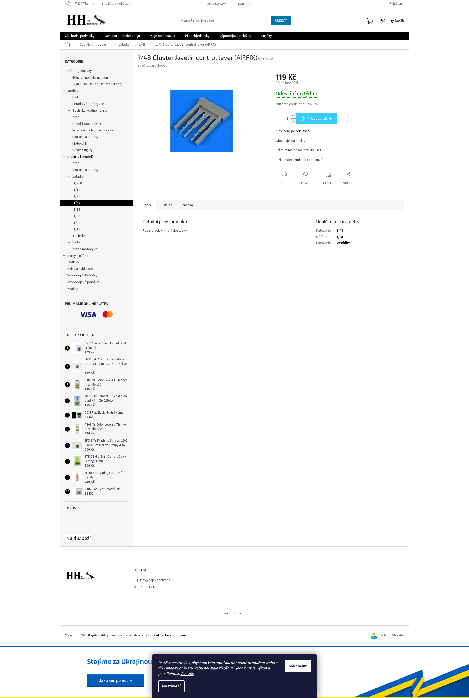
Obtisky (73, 262)
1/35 (77, 209)
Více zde (187, 673)
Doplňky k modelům (81, 156)
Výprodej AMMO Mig (82, 275)
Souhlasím (298, 666)
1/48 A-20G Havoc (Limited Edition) (97, 84)
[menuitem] (79, 36)
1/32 (77, 216)
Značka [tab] (187, 205)
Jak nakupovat (217, 4)
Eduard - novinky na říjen (90, 77)
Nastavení (171, 686)
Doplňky (343, 242)
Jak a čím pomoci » (115, 680)
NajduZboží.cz (234, 613)
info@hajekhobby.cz (155, 580)
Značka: (152, 65)
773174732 (148, 587)
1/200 (78, 183)
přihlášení (303, 131)
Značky (72, 288)
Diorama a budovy (85, 136)
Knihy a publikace (80, 268)
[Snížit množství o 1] (293, 121)
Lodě (76, 97)
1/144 (78, 189)
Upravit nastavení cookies (167, 635)
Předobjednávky (79, 70)
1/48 (77, 202)
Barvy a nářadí (77, 255)
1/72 (77, 196)
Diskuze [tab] (166, 205)
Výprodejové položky (83, 282)
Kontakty (245, 4)
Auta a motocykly (85, 249)
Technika (79, 235)
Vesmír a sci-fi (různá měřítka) (94, 130)
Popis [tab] (147, 205)
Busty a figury (82, 150)
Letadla (77, 176)
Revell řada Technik (86, 123)
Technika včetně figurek (90, 110)
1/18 (77, 229)
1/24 (77, 222)
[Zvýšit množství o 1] (293, 115)
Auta (75, 117)
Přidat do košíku (319, 118)
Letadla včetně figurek (89, 103)
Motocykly (80, 143)
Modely (72, 90)
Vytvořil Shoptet (392, 635)
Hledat (281, 20)
